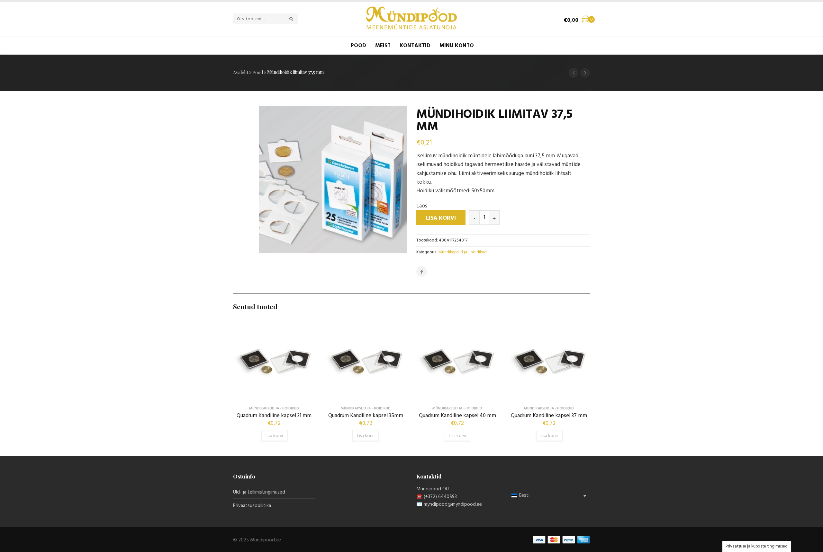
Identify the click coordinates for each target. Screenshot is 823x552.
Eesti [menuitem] (524, 495)
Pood (358, 45)
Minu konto (456, 45)
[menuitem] (549, 495)
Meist (383, 45)
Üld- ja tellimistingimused (259, 492)
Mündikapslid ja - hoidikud (463, 252)
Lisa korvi (441, 218)
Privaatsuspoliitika (252, 506)
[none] (549, 495)
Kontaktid (415, 45)
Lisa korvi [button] (274, 436)
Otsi (295, 19)
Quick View (274, 397)
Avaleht (240, 72)
